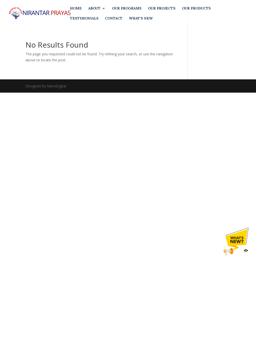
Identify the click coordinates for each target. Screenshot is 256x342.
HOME (76, 9)
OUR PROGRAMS (127, 9)
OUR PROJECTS (162, 9)
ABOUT (94, 9)
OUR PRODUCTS (196, 9)
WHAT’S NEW (141, 19)
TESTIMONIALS (84, 19)
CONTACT (113, 19)
